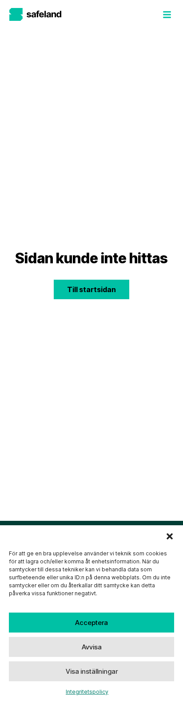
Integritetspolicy (87, 691)
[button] (169, 536)
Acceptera (91, 622)
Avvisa (92, 647)
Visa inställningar (92, 671)
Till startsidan (91, 289)
